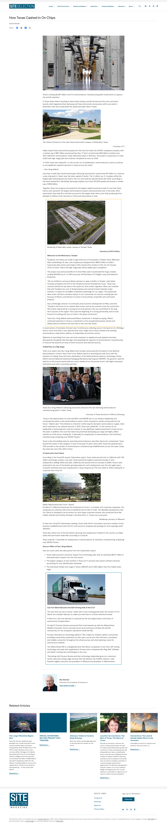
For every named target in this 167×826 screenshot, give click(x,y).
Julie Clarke (150, 819)
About (131, 6)
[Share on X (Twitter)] (21, 27)
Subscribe (94, 6)
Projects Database (108, 6)
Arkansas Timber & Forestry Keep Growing (82, 737)
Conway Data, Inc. (43, 819)
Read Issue (13, 773)
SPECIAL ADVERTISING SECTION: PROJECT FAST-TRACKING (50, 738)
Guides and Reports (79, 6)
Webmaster (59, 821)
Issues (51, 6)
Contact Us (98, 798)
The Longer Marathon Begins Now (21, 737)
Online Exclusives (63, 6)
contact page (29, 821)
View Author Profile (67, 686)
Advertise (121, 6)
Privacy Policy (99, 809)
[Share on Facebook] (17, 27)
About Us (97, 805)
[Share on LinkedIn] (25, 27)
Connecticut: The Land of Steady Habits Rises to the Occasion (141, 738)
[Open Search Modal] (140, 6)
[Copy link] (29, 27)
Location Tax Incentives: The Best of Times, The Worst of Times (112, 738)
